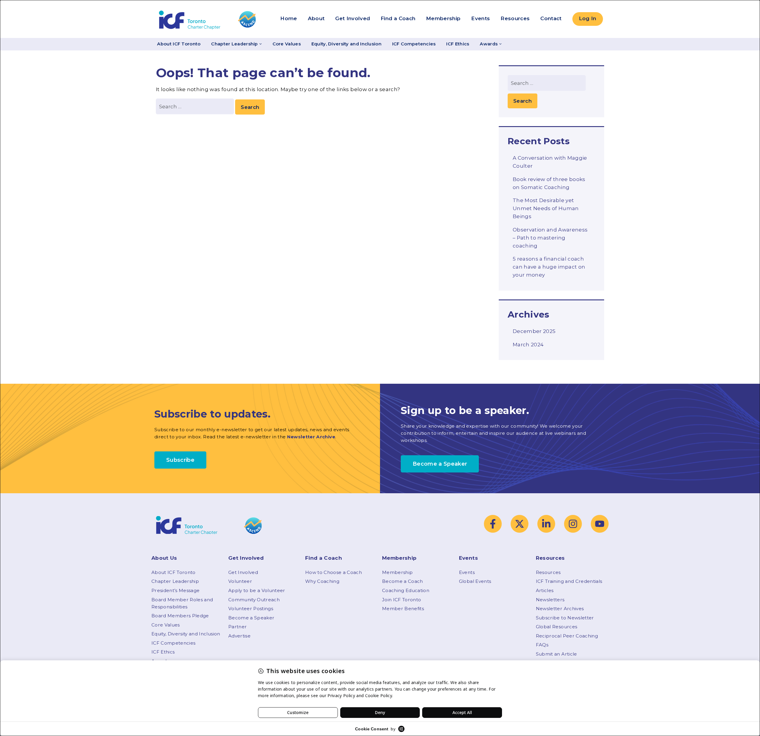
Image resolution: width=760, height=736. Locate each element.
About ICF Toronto (178, 44)
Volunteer (240, 581)
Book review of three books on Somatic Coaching (549, 183)
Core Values (287, 44)
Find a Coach (398, 18)
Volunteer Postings (250, 608)
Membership (443, 18)
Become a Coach (402, 581)
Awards (489, 44)
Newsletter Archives (560, 608)
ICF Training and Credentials (569, 581)
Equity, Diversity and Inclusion (346, 44)
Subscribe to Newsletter (565, 618)
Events (480, 18)
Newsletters (550, 599)
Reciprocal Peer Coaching (567, 636)
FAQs (542, 645)
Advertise (239, 636)
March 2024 (528, 345)
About (316, 18)
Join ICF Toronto (401, 599)
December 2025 (534, 331)
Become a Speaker (251, 618)
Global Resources (556, 626)
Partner (237, 626)
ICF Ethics (457, 44)
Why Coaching (322, 581)
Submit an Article (556, 654)
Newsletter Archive (311, 437)
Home (288, 18)
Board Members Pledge (180, 615)
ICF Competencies (414, 44)
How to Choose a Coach (333, 572)
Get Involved (352, 18)
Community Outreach (254, 599)
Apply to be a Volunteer (256, 590)
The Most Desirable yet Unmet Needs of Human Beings (546, 208)
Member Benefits (403, 608)
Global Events (475, 581)
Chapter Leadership (234, 44)
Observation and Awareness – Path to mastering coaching (550, 238)
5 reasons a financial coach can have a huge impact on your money (549, 267)
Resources (515, 18)
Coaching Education (405, 590)
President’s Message (175, 590)
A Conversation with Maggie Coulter (550, 162)
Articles (545, 590)
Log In (587, 18)
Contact (550, 18)
